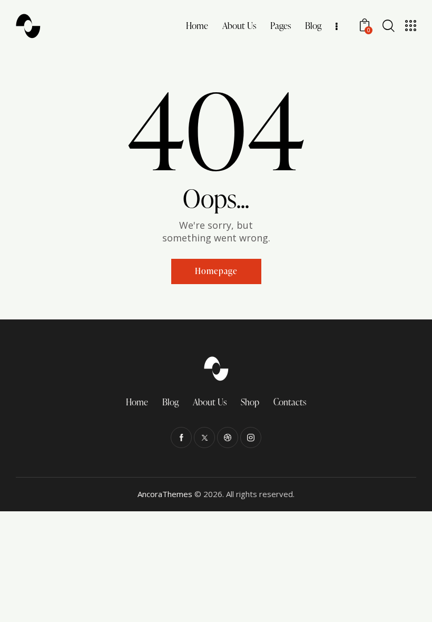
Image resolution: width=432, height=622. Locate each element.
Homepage (216, 271)
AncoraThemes (165, 494)
